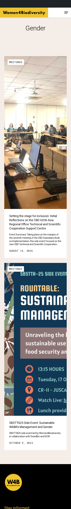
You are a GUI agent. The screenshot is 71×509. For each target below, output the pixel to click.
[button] (66, 12)
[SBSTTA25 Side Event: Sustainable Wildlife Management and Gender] (35, 339)
